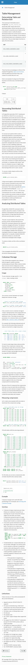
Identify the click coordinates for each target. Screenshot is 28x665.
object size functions (18, 71)
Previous (6, 650)
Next (22, 650)
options (23, 186)
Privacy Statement (6, 656)
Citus (15, 2)
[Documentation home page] (2, 8)
